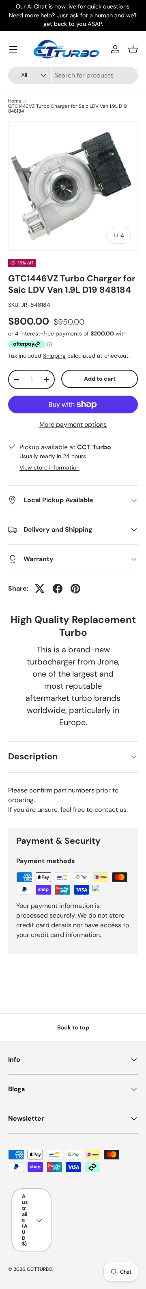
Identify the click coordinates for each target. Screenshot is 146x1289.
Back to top (73, 1027)
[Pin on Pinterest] (75, 588)
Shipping (54, 355)
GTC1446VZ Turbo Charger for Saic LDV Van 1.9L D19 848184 (67, 108)
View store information (49, 467)
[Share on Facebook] (58, 588)
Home (14, 101)
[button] (133, 49)
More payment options (73, 424)
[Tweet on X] (40, 588)
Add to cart (100, 378)
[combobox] (73, 75)
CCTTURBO (39, 1269)
